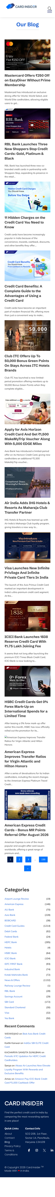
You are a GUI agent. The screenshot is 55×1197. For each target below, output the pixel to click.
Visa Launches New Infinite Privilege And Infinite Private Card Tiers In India (27, 573)
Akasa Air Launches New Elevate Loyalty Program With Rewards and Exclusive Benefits (27, 1069)
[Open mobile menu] (49, 11)
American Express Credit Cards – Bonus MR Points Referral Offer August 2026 (27, 830)
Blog (7, 1142)
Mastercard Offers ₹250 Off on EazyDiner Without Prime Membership (27, 80)
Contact (10, 1138)
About (8, 1133)
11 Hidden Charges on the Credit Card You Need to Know (25, 222)
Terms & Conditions (11, 1152)
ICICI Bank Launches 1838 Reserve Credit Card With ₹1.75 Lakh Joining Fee (26, 641)
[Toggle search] (49, 9)
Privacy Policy (13, 1146)
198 (43, 859)
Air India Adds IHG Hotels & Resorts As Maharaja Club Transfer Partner (27, 508)
